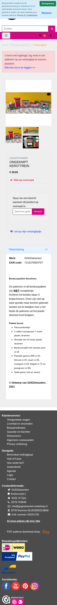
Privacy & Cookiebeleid (27, 15)
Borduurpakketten (21, 45)
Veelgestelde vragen (18, 419)
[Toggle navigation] (6, 35)
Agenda (11, 471)
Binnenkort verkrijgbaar (20, 454)
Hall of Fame (14, 458)
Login (10, 475)
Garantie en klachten (18, 431)
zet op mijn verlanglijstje (27, 231)
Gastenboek (14, 467)
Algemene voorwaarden (20, 440)
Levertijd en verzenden (20, 423)
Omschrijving (16, 249)
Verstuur (38, 211)
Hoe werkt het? (15, 463)
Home (5, 45)
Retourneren (14, 436)
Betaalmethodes (16, 427)
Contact (11, 479)
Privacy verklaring (17, 444)
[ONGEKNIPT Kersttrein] (28, 103)
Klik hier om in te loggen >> (20, 67)
